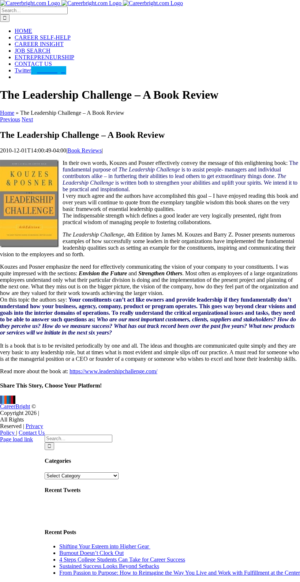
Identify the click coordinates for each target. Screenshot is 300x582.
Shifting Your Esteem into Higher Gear (104, 546)
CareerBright (15, 406)
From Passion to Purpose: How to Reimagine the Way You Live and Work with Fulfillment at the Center (179, 573)
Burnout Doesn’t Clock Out (91, 553)
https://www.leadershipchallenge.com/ (113, 371)
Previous (10, 119)
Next (27, 119)
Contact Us (32, 433)
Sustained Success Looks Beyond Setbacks (109, 566)
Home (7, 113)
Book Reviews (84, 150)
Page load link (16, 439)
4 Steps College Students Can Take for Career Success (122, 559)
